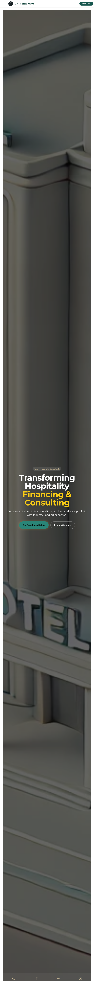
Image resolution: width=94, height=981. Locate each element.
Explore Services (62, 525)
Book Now (86, 4)
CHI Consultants (25, 3)
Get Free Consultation (34, 525)
